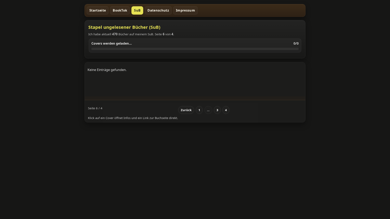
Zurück (186, 110)
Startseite (97, 10)
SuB (137, 10)
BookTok (120, 10)
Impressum (185, 10)
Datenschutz (158, 10)
